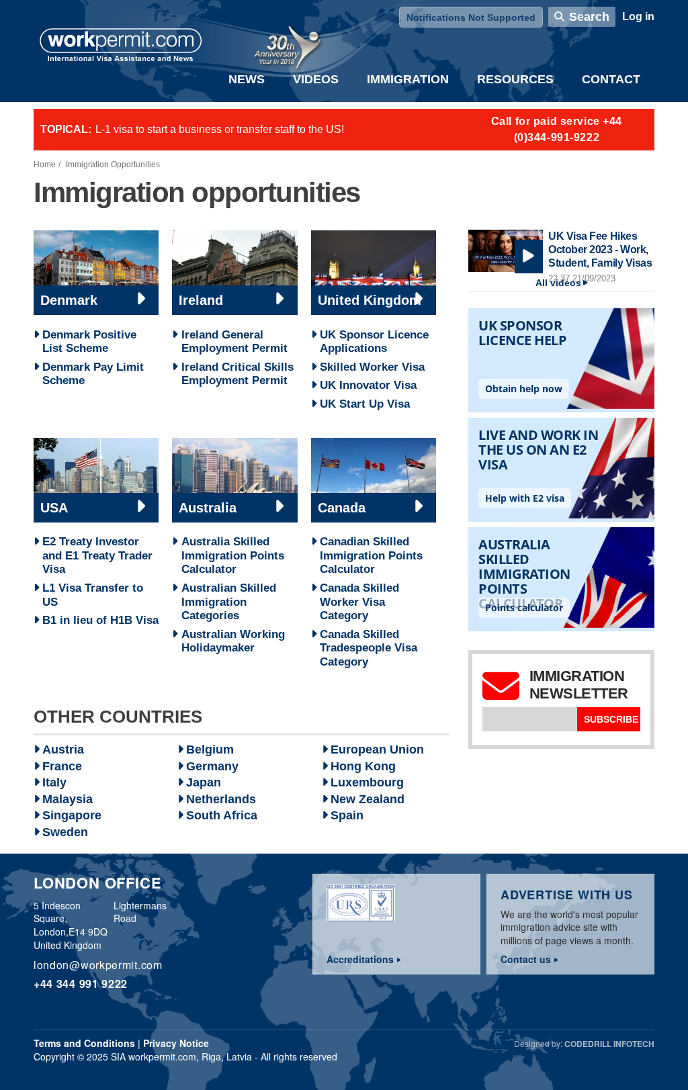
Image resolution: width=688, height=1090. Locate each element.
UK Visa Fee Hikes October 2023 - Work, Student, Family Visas (600, 249)
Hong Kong (363, 766)
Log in (638, 16)
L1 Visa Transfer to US (92, 594)
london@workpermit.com (98, 964)
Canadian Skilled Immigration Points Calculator (371, 555)
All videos (558, 283)
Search (589, 17)
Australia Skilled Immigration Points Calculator (232, 555)
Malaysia (67, 799)
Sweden (65, 832)
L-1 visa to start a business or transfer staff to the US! (219, 129)
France (62, 766)
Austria (63, 749)
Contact (611, 79)
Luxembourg (367, 782)
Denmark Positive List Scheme (89, 341)
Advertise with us (567, 894)
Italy (54, 782)
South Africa (221, 815)
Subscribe (611, 719)
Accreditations (360, 959)
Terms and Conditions (84, 1043)
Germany (212, 766)
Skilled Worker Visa (372, 366)
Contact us (526, 959)
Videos (316, 79)
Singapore (71, 815)
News (246, 79)
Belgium (210, 749)
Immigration (408, 79)
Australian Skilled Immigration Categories (228, 601)
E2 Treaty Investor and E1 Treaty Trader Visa (97, 555)
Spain (347, 815)
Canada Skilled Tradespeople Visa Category (368, 647)
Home (45, 164)
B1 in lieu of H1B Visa (100, 620)
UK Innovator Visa (368, 385)
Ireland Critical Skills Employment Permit (237, 374)
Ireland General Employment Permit (234, 341)
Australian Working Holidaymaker (233, 641)
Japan (203, 782)
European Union (377, 749)
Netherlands (221, 799)
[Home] (121, 46)
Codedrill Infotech (609, 1044)
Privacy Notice (176, 1043)
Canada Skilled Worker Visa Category (359, 601)
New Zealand (367, 799)
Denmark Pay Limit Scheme (93, 374)
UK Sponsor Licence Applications (374, 341)
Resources (515, 79)
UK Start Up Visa (365, 403)
